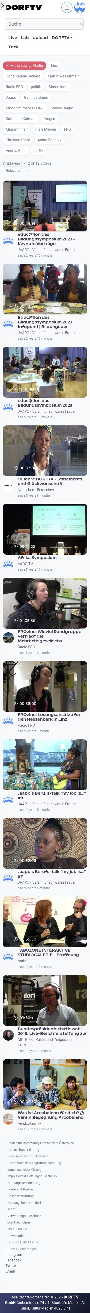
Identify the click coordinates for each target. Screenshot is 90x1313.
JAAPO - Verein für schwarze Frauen (47, 250)
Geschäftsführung (20, 1196)
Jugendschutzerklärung (24, 1170)
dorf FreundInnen (19, 1222)
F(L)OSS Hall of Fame (22, 1242)
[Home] (32, 7)
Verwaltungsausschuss (24, 1216)
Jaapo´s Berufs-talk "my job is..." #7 (52, 874)
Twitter (11, 1266)
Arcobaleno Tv (29, 1123)
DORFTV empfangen (22, 1249)
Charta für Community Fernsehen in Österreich (40, 1143)
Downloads (15, 1236)
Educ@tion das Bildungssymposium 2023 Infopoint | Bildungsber (45, 322)
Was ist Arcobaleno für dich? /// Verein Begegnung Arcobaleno (51, 1115)
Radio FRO (26, 647)
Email (10, 1271)
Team (11, 1209)
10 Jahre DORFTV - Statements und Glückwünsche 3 (50, 481)
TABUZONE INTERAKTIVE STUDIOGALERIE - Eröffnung (48, 952)
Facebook (13, 1260)
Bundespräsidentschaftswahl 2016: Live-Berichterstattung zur (52, 1031)
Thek (13, 47)
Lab (25, 37)
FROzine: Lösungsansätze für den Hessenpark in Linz (49, 717)
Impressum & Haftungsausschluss (32, 1176)
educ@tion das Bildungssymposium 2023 (45, 403)
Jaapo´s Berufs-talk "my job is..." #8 (52, 795)
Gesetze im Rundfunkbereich (27, 1156)
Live (12, 37)
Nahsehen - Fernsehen (36, 490)
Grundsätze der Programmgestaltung (34, 1163)
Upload (40, 37)
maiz (22, 961)
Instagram (14, 1254)
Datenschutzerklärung (23, 1150)
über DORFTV (17, 1229)
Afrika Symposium (37, 557)
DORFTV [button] (60, 37)
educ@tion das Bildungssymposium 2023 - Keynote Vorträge (46, 239)
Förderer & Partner (20, 1189)
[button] (66, 7)
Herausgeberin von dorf (24, 1203)
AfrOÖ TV (25, 564)
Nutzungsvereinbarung (23, 1183)
